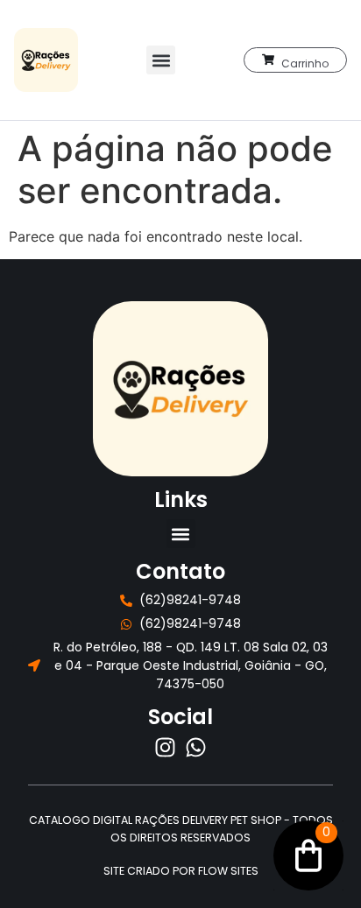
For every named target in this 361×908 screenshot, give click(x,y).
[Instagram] (165, 747)
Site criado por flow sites (180, 870)
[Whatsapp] (196, 747)
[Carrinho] (268, 59)
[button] (160, 60)
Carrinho (305, 63)
